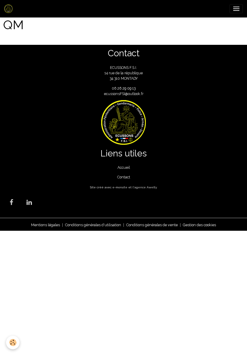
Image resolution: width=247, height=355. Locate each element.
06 (114, 88)
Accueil (123, 167)
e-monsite (119, 187)
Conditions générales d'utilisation (93, 225)
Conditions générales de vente (152, 225)
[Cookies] (13, 342)
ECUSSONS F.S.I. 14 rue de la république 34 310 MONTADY (124, 73)
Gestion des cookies (199, 225)
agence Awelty (145, 187)
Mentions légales (45, 225)
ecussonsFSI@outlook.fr (123, 93)
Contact (123, 177)
